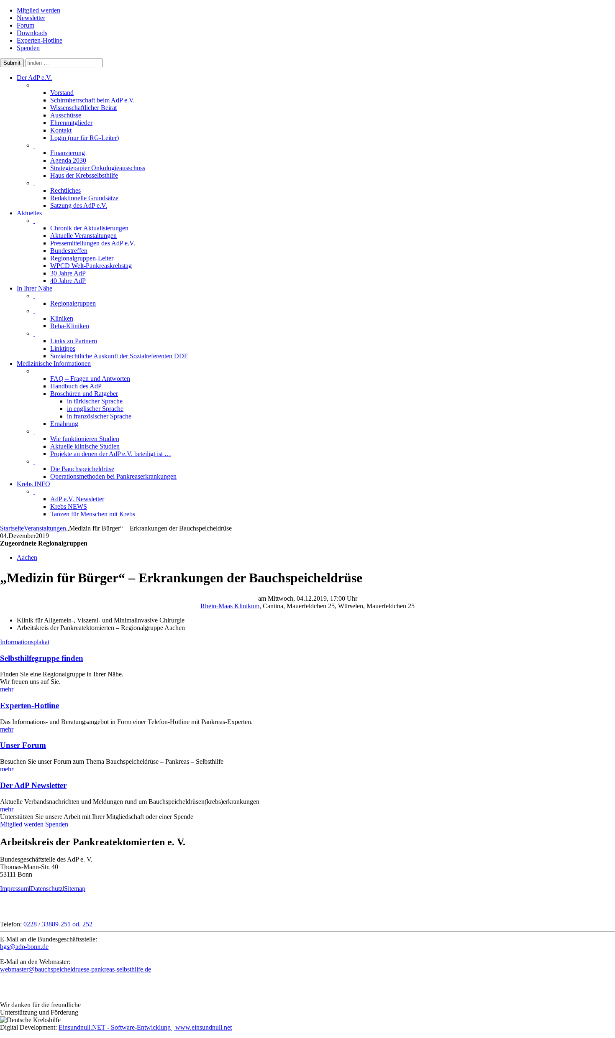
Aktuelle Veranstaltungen (83, 235)
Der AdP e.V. (34, 77)
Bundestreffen (68, 250)
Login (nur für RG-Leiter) (84, 137)
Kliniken (61, 318)
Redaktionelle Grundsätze (84, 197)
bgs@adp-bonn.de (24, 946)
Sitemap (74, 888)
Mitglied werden (38, 10)
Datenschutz (46, 888)
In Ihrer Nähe (34, 288)
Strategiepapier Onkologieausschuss (97, 167)
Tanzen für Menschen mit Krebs (92, 514)
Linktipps (62, 348)
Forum (25, 25)
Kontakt (61, 130)
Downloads (32, 32)
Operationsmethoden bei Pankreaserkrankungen (113, 476)
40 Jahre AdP (68, 280)
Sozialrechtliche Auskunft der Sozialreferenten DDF (119, 356)
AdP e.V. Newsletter (77, 498)
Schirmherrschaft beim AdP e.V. (92, 100)
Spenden (28, 47)
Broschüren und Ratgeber (84, 393)
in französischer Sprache (99, 416)
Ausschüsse (65, 115)
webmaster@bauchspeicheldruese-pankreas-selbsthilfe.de (75, 969)
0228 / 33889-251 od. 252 (57, 924)
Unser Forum (23, 745)
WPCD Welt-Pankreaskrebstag (91, 265)
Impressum (14, 888)
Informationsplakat (24, 641)
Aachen (27, 557)
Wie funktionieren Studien (84, 438)
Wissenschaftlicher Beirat (83, 107)
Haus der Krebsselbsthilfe (84, 175)
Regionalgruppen (73, 303)
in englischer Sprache (95, 408)
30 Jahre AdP (68, 273)
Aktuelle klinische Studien (85, 446)
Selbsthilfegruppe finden (41, 658)
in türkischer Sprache (95, 401)
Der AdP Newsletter (33, 785)
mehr (6, 689)
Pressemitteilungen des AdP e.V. (92, 243)
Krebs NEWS (68, 506)
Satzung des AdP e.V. (78, 205)
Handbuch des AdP (76, 386)
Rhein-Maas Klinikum (229, 606)
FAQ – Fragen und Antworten (90, 378)
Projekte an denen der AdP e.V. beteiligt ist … (110, 453)
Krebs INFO (33, 483)
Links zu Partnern (73, 340)
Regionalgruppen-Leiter (81, 258)
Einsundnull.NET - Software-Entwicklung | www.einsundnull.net (145, 1027)
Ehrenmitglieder (71, 122)
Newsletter (31, 17)
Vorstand (62, 92)
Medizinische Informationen (54, 363)
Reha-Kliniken (69, 325)
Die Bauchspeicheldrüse (82, 468)
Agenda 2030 (68, 160)
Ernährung (64, 423)
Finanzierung (67, 152)
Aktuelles (29, 213)
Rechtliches (65, 190)
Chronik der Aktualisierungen (89, 228)
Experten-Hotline (39, 40)
